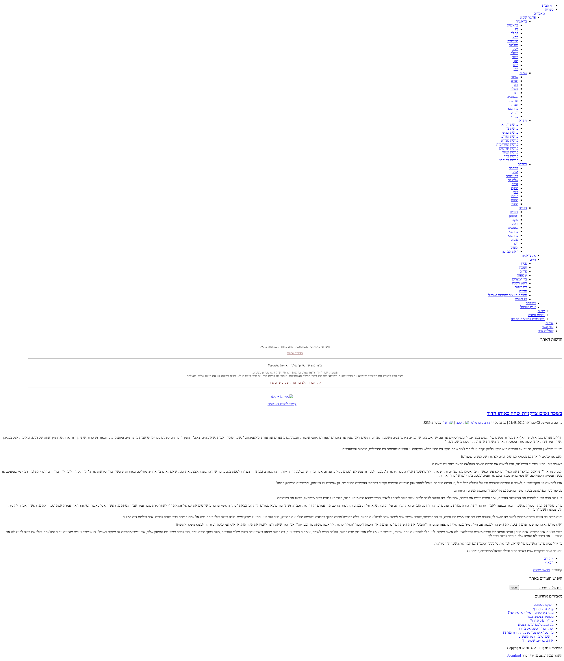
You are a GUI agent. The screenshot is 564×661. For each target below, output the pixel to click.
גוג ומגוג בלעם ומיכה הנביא (535, 624)
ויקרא (523, 120)
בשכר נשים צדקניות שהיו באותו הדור (524, 413)
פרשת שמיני (510, 132)
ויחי (516, 69)
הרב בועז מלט (480, 422)
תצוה (514, 104)
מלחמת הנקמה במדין (539, 616)
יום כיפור (521, 287)
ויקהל (514, 112)
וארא (514, 81)
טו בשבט (521, 299)
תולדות (513, 45)
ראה (515, 224)
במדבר (522, 164)
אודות (549, 323)
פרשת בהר (511, 156)
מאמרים (539, 13)
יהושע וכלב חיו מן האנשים (535, 636)
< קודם (548, 558)
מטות (514, 200)
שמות (523, 73)
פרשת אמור (510, 152)
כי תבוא (513, 235)
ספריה (549, 9)
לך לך (514, 33)
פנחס (514, 196)
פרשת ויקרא (509, 124)
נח (516, 29)
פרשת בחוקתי (508, 160)
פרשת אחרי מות (507, 144)
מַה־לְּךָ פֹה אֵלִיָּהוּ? (541, 620)
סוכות (523, 291)
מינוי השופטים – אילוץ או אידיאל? (530, 612)
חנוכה (523, 267)
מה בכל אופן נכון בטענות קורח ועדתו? (528, 632)
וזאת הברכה (510, 251)
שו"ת (541, 311)
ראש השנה (519, 283)
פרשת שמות (541, 570)
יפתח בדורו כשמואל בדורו (536, 628)
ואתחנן (513, 216)
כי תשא (513, 108)
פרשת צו (512, 128)
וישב (515, 57)
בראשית (521, 21)
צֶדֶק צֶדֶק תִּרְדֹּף (543, 609)
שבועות (522, 275)
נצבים (514, 239)
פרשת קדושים (508, 148)
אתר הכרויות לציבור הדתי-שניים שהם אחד (295, 376)
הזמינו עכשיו (295, 346)
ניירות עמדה (536, 315)
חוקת (514, 188)
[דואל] (448, 422)
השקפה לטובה (543, 605)
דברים (523, 208)
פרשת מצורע (509, 140)
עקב (515, 220)
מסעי (514, 204)
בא (516, 85)
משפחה (531, 303)
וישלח (514, 53)
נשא (515, 172)
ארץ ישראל (528, 307)
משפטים (512, 97)
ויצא (515, 49)
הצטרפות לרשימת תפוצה (528, 319)
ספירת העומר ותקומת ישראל (507, 295)
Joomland (514, 655)
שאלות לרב (545, 331)
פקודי (514, 116)
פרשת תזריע (509, 136)
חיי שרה (512, 41)
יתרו (515, 93)
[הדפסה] (462, 422)
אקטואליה (529, 255)
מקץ (515, 61)
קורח (515, 184)
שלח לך (513, 180)
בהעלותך (512, 176)
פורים (523, 271)
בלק (515, 192)
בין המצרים (519, 279)
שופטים (513, 228)
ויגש (515, 65)
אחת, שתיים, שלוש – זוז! (536, 640)
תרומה (513, 101)
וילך (515, 243)
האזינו (514, 247)
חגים (533, 259)
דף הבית (547, 5)
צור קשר (547, 327)
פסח (524, 263)
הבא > (549, 562)
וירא (515, 37)
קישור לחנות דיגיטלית (282, 404)
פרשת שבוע (528, 17)
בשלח (514, 89)
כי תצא (513, 231)
